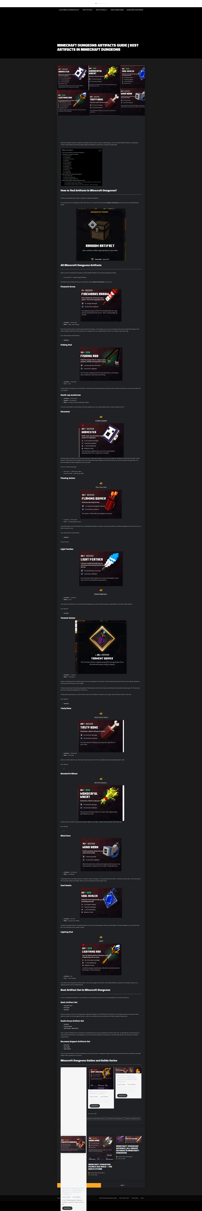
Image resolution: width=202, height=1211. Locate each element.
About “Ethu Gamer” (124, 1198)
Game (142, 1198)
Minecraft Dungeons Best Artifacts (96, 1118)
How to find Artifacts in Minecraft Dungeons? (73, 152)
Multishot (66, 340)
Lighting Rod (68, 172)
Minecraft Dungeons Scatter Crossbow (74, 183)
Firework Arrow (68, 155)
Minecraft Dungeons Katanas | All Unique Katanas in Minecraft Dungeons (127, 1149)
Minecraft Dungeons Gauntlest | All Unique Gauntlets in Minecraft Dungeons (82, 184)
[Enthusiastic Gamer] (101, 3)
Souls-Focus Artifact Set (70, 177)
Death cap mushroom (69, 158)
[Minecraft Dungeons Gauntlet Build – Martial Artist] (74, 1144)
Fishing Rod (67, 157)
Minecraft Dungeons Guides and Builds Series (74, 180)
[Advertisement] (101, 31)
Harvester (67, 160)
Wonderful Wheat (68, 168)
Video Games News (117, 10)
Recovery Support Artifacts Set (71, 178)
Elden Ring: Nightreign (135, 10)
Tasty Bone (67, 166)
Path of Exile (87, 10)
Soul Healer (67, 171)
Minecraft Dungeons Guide (132, 1118)
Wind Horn (67, 169)
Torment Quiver (68, 165)
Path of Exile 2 (101, 10)
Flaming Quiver (68, 162)
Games (92, 1172)
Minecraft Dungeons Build (115, 1118)
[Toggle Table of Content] (99, 150)
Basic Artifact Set (68, 175)
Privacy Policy (135, 1198)
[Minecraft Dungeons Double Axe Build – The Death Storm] (101, 1148)
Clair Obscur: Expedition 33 (69, 10)
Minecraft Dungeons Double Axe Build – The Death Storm (100, 1166)
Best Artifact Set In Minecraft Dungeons (72, 174)
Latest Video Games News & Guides (108, 1198)
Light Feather (68, 163)
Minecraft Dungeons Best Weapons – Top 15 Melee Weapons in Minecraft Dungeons (73, 1191)
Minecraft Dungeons (100, 1172)
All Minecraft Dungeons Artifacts (70, 154)
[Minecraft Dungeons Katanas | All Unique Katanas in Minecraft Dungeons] (129, 1139)
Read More (67, 1208)
